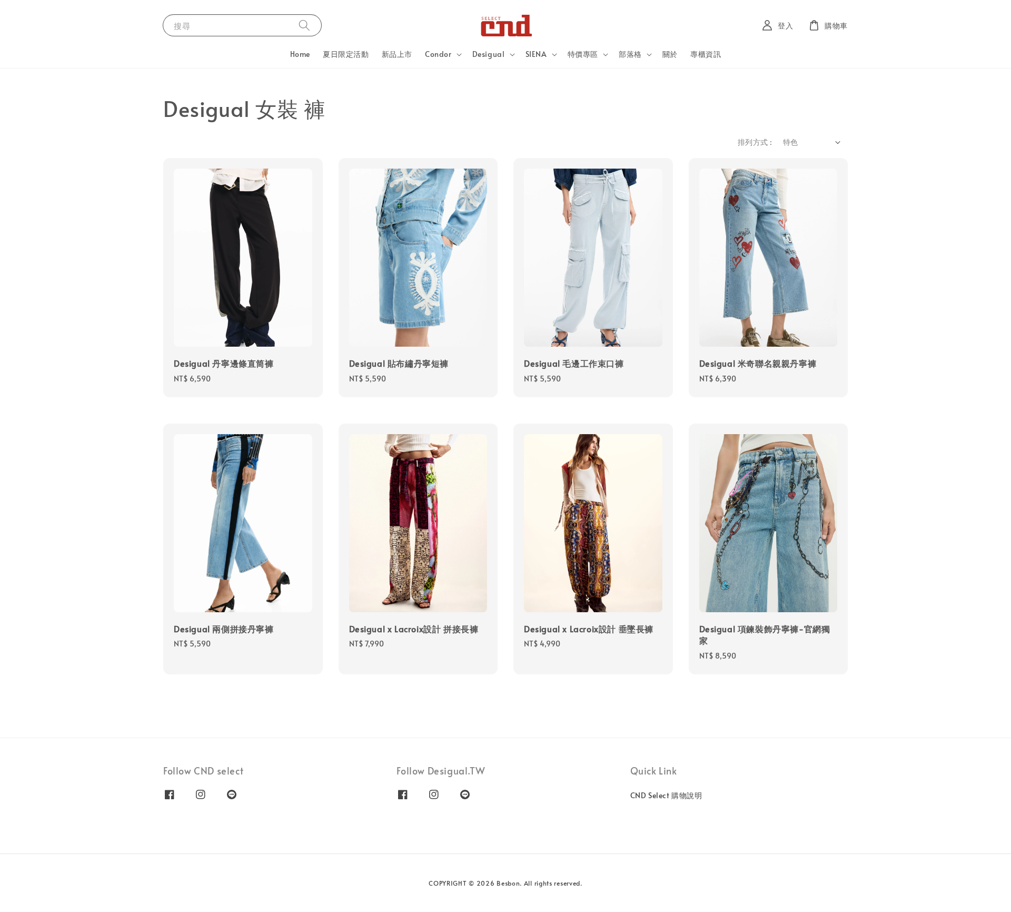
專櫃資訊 (705, 54)
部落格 (630, 54)
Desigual (488, 54)
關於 (670, 54)
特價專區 (583, 54)
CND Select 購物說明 (666, 795)
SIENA (536, 54)
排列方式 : (755, 142)
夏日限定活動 (346, 54)
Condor (438, 54)
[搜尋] (304, 25)
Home (300, 54)
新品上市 (397, 54)
